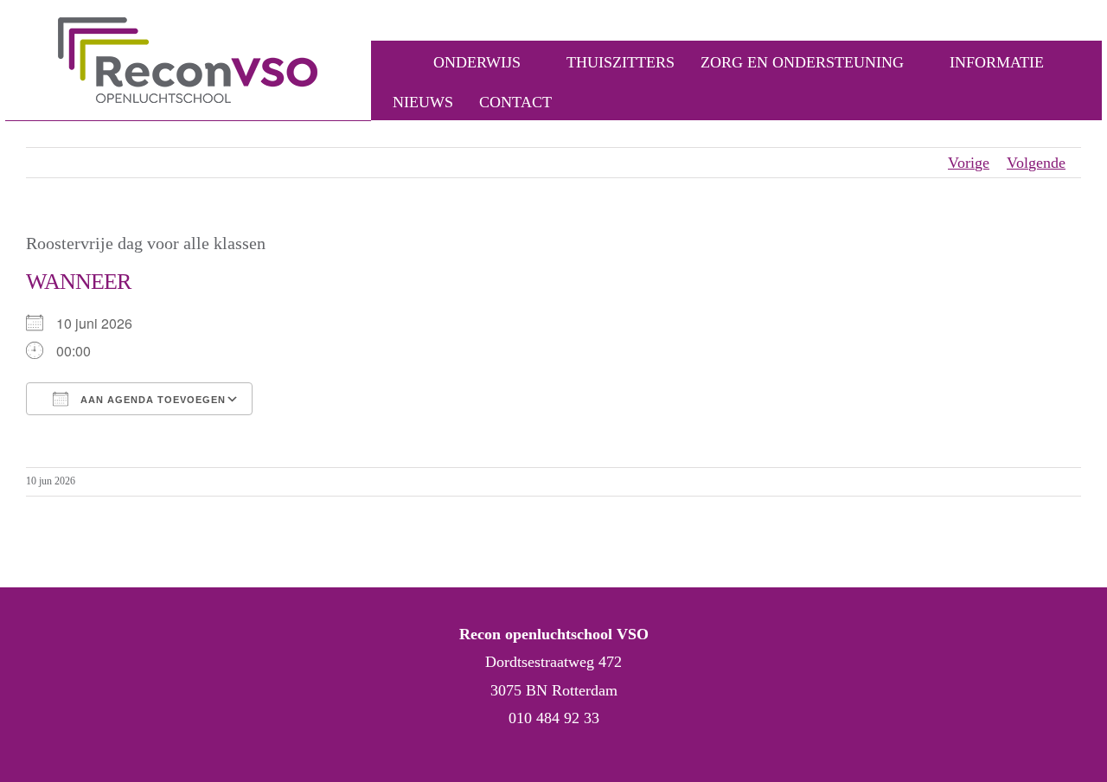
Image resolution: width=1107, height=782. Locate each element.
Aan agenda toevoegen (151, 399)
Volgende (1036, 162)
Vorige (968, 162)
